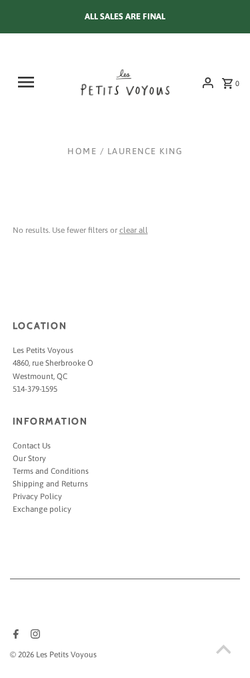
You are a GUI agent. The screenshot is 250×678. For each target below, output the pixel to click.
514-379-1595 (35, 389)
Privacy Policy (37, 496)
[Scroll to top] (223, 651)
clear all (133, 230)
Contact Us (32, 445)
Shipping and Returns (50, 483)
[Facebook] (14, 635)
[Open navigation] (31, 82)
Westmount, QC (40, 376)
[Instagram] (33, 635)
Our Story (29, 458)
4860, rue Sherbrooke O (53, 363)
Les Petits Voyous (43, 350)
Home (82, 151)
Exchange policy (42, 509)
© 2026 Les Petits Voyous (53, 654)
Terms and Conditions (51, 471)
